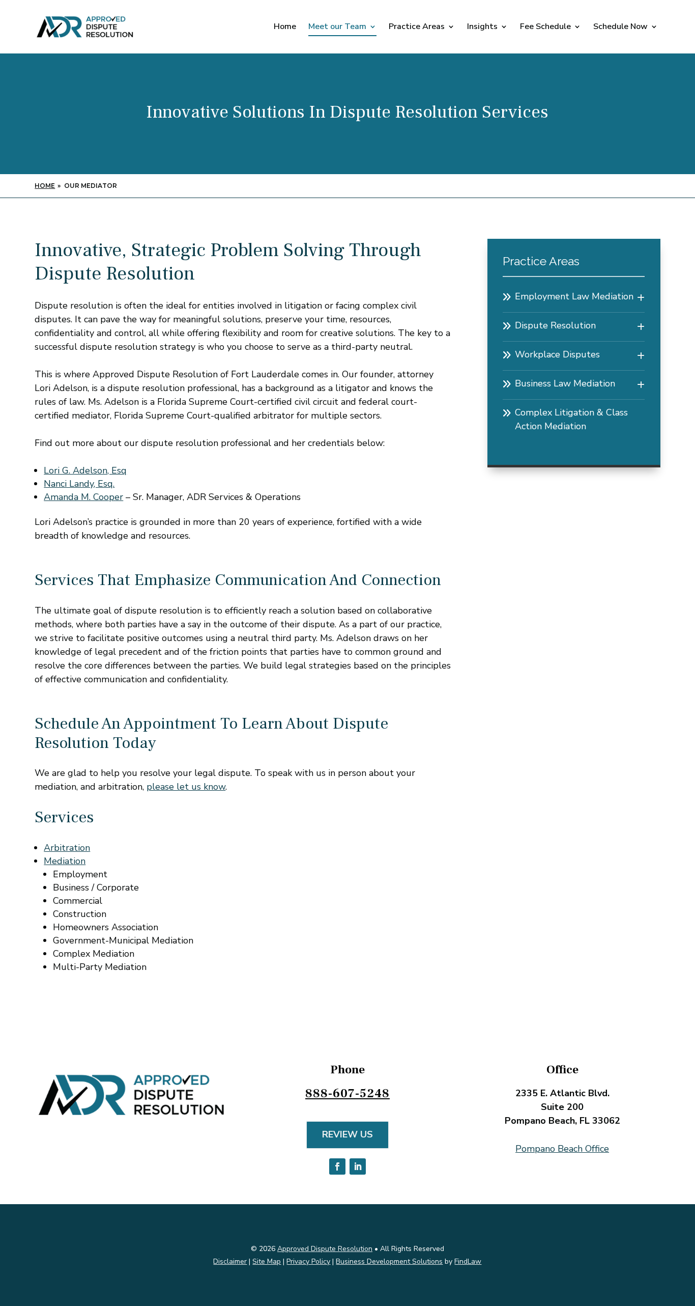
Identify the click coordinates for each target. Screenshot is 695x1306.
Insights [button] (482, 27)
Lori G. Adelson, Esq (85, 470)
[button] (685, 1232)
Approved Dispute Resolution (324, 1249)
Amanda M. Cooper (83, 497)
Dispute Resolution (555, 325)
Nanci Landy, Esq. (79, 484)
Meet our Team (337, 27)
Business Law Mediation (565, 383)
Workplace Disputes (557, 354)
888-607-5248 (347, 1093)
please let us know (186, 787)
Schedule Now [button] (620, 27)
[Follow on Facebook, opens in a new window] (337, 1166)
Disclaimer (230, 1261)
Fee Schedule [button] (545, 27)
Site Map (266, 1261)
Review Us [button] (347, 1134)
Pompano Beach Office (562, 1149)
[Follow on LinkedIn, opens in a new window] (358, 1166)
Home (285, 27)
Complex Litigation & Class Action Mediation (571, 419)
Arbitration (67, 848)
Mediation (64, 861)
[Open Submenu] (641, 298)
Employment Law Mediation (574, 296)
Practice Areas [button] (417, 27)
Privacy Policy (308, 1261)
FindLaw (467, 1261)
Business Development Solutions (389, 1261)
